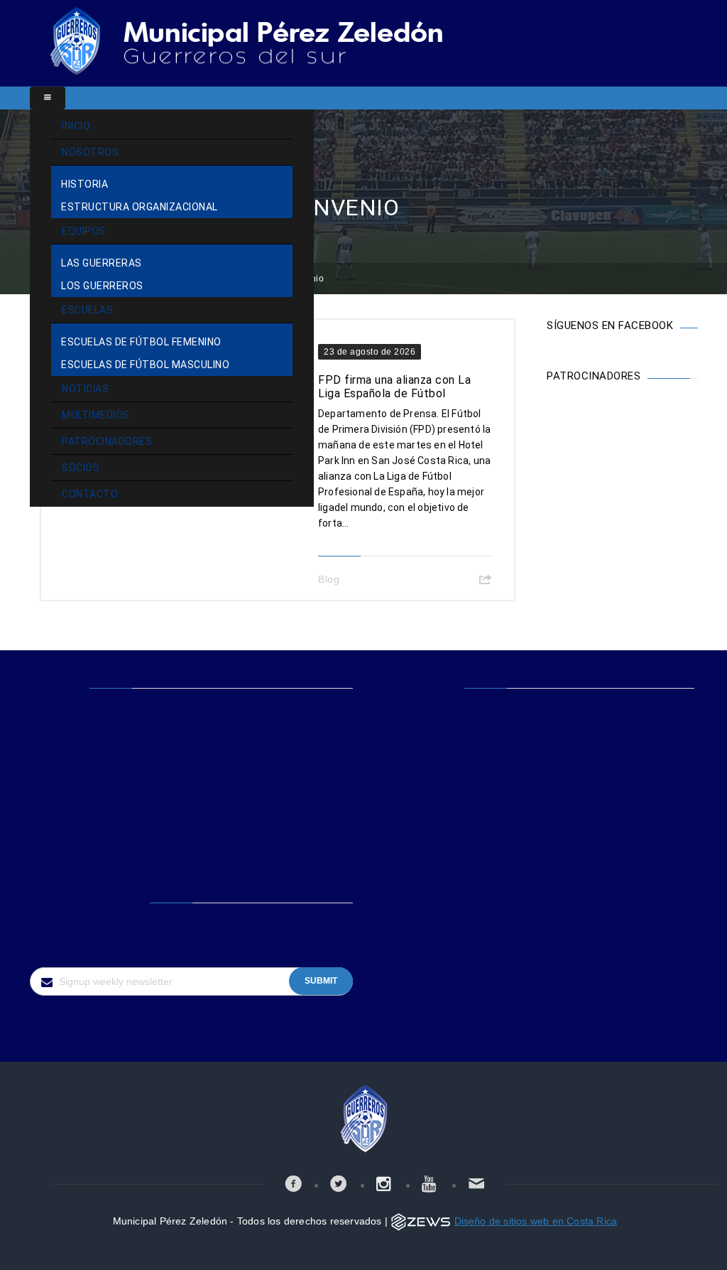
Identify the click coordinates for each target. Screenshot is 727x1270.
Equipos (84, 231)
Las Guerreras (101, 263)
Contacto (90, 494)
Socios (80, 467)
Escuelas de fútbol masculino (145, 364)
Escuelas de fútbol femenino (141, 342)
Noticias (85, 388)
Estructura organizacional (139, 206)
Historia (84, 184)
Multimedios (96, 415)
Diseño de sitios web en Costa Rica (536, 1221)
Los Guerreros (102, 285)
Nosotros (90, 152)
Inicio (76, 125)
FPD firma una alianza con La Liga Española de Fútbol (394, 386)
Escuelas (87, 310)
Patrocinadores (107, 441)
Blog (328, 579)
